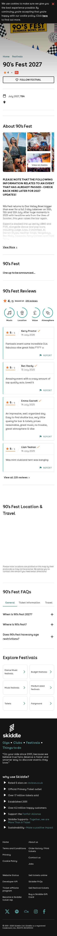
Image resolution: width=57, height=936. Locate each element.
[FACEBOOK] (44, 912)
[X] (7, 912)
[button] (28, 614)
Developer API (10, 881)
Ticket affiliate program (11, 889)
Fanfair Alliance (31, 813)
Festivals (17, 56)
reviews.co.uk (35, 782)
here (45, 15)
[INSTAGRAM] (36, 912)
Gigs (6, 743)
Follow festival (30, 79)
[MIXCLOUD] (26, 912)
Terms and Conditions (14, 848)
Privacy (7, 854)
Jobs (31, 863)
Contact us (34, 857)
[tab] (10, 602)
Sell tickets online (37, 875)
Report (47, 355)
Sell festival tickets (38, 887)
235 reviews (31, 301)
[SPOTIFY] (17, 912)
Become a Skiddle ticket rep (12, 898)
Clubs (17, 743)
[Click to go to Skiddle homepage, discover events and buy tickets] (12, 730)
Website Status (11, 875)
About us (33, 842)
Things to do (12, 748)
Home (6, 56)
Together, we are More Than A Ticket (28, 821)
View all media (40, 165)
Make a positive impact (39, 827)
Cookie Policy (10, 861)
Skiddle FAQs (35, 881)
